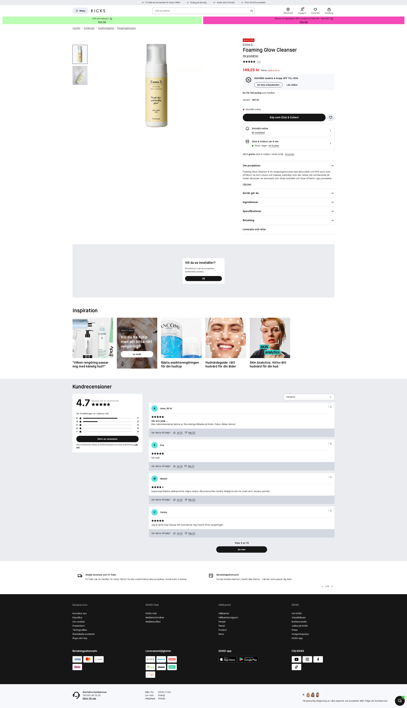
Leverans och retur (254, 229)
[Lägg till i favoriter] (331, 117)
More (221, 634)
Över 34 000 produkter (255, 2)
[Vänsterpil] (322, 586)
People (222, 621)
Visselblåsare (299, 617)
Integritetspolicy (300, 634)
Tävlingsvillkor (79, 630)
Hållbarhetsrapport (228, 617)
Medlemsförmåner (155, 617)
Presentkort (78, 625)
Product (223, 630)
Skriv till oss (89, 698)
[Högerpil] (404, 20)
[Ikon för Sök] (251, 10)
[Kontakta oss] (400, 701)
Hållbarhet (224, 613)
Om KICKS (297, 613)
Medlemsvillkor (153, 621)
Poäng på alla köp (198, 2)
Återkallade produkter (83, 634)
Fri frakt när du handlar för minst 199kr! (162, 2)
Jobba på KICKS (300, 625)
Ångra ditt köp (79, 638)
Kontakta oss (79, 613)
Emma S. (248, 44)
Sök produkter (162, 10)
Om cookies (78, 621)
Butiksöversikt (299, 621)
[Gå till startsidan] (98, 11)
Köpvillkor (77, 617)
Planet (222, 625)
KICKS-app (297, 638)
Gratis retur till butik (226, 2)
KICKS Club (151, 613)
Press (295, 630)
